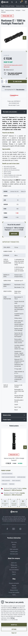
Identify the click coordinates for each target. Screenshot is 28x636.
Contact (14, 574)
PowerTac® (11, 484)
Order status (14, 542)
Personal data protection (14, 592)
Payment (14, 547)
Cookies (14, 595)
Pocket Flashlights (16, 480)
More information (20, 89)
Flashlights (18, 10)
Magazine (14, 585)
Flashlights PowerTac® (7, 473)
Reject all (14, 633)
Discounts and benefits (14, 583)
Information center (14, 554)
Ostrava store (14, 567)
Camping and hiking (20, 6)
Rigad (2, 10)
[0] (20, 2)
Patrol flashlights (6, 480)
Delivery (14, 544)
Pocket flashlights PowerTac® (8, 477)
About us (14, 572)
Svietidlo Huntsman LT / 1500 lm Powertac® (14, 494)
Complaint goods (14, 551)
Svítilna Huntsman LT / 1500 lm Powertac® (15, 489)
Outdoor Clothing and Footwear (8, 6)
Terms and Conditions (14, 569)
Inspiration (14, 588)
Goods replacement (14, 549)
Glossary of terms (14, 590)
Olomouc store (14, 565)
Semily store (14, 563)
